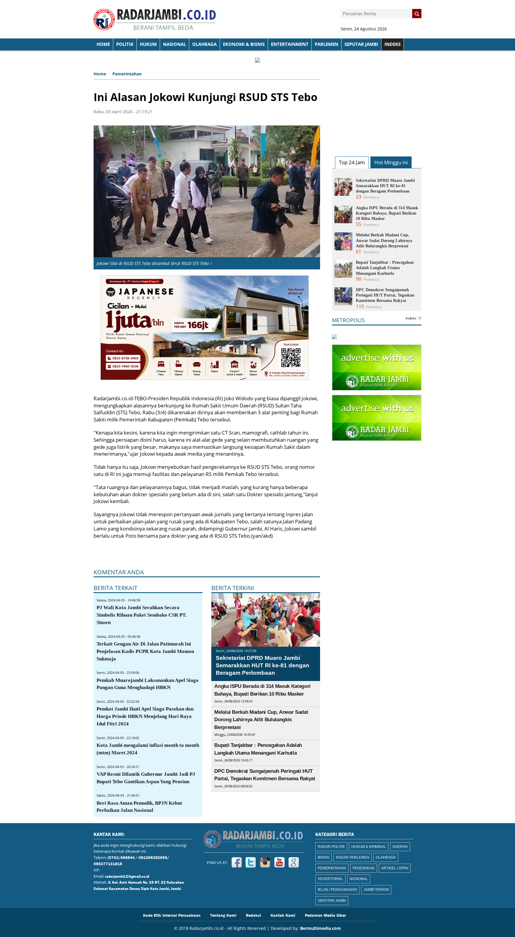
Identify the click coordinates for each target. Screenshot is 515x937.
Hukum (148, 44)
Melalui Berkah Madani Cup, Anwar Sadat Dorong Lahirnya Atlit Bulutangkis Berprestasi (261, 719)
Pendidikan (364, 868)
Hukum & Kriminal (368, 847)
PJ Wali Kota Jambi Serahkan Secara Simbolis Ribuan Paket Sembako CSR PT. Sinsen (142, 615)
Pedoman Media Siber (325, 915)
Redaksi (253, 915)
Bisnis (323, 857)
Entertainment (289, 44)
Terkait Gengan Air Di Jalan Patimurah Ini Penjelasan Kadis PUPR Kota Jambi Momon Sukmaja (145, 651)
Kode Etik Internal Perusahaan (172, 915)
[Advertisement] (376, 106)
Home (100, 74)
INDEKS (392, 44)
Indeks (411, 319)
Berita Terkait (115, 588)
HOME (103, 44)
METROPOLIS (348, 320)
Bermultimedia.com (320, 928)
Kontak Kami (283, 915)
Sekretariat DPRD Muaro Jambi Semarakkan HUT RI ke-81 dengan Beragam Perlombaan (262, 665)
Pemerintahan (127, 74)
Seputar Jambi (361, 44)
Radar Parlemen (352, 857)
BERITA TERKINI (232, 588)
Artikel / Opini (394, 868)
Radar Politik (331, 847)
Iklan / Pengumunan (337, 890)
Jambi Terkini (376, 890)
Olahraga (204, 44)
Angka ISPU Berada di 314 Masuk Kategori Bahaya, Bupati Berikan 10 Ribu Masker (387, 213)
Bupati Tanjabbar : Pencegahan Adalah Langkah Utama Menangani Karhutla (385, 267)
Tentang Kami (223, 915)
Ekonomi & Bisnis (244, 44)
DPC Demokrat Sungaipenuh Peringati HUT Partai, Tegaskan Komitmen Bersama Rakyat (385, 295)
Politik (125, 44)
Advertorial (330, 879)
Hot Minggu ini (391, 162)
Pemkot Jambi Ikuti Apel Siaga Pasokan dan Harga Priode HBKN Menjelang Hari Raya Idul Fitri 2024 (145, 716)
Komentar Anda (119, 572)
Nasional (174, 44)
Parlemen (326, 44)
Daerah (400, 847)
